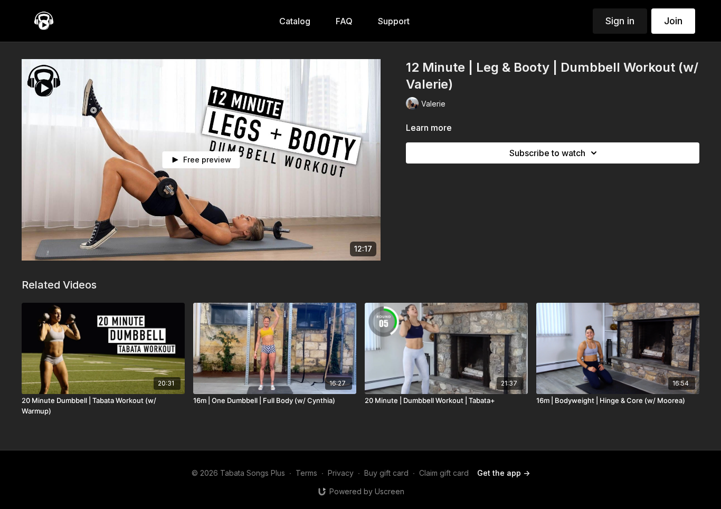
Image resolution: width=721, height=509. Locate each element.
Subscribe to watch (547, 153)
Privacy (341, 472)
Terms (306, 472)
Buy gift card (386, 472)
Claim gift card (444, 472)
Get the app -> (503, 472)
